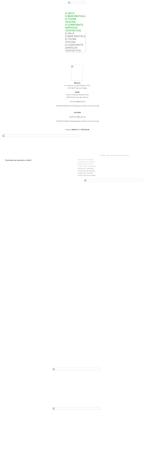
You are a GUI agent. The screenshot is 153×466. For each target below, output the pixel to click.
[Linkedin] (16, 165)
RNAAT (75, 130)
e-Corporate (74, 24)
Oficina (70, 21)
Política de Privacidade (87, 166)
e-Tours (70, 19)
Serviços (71, 27)
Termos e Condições (86, 159)
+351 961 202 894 (62, 121)
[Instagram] (11, 165)
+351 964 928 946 (62, 106)
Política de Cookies (85, 164)
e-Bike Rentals (75, 16)
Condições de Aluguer (86, 162)
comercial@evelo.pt (77, 101)
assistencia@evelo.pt (77, 117)
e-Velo (69, 13)
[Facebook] (6, 165)
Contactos (73, 30)
